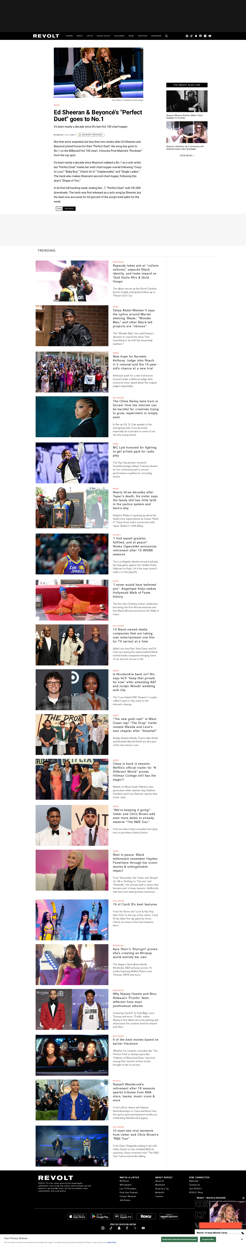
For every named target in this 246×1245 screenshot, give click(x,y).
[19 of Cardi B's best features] (72, 919)
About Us (159, 1181)
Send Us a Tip (162, 1188)
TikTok (191, 36)
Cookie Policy (111, 1242)
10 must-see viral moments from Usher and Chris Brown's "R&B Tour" (136, 1135)
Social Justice (103, 36)
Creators (142, 36)
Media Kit (159, 1192)
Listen (90, 36)
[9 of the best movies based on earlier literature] (72, 1055)
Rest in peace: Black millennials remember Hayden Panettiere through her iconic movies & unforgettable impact (135, 863)
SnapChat (196, 36)
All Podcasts (126, 1184)
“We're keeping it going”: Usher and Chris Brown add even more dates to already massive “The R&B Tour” (134, 816)
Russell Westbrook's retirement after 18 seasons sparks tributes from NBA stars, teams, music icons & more (134, 1092)
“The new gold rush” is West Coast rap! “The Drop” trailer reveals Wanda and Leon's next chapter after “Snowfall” (135, 725)
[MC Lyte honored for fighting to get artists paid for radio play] (72, 462)
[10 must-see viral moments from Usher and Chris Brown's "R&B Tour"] (72, 1146)
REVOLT (60, 135)
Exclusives (119, 36)
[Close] (242, 1239)
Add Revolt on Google (92, 135)
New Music (118, 262)
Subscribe (156, 36)
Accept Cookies (208, 1239)
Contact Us (194, 1184)
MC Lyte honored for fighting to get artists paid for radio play (135, 451)
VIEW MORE (186, 155)
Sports (117, 535)
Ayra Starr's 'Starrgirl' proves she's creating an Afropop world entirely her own (135, 953)
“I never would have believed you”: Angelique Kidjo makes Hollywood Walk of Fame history (134, 591)
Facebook (200, 36)
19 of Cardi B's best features (135, 904)
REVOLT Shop (196, 1192)
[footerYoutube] (143, 1230)
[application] (220, 1215)
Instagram (187, 36)
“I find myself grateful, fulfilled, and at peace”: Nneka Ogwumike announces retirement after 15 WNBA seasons (135, 546)
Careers (159, 1196)
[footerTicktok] (111, 1230)
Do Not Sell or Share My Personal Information (180, 1239)
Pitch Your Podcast (129, 1192)
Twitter (205, 36)
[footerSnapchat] (119, 1230)
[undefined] (187, 101)
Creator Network (128, 1196)
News (131, 36)
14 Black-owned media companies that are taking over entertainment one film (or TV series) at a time (134, 635)
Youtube (210, 36)
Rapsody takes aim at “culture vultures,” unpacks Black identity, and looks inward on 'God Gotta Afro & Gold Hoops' (136, 273)
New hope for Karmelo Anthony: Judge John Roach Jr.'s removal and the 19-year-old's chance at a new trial (135, 362)
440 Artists (125, 1200)
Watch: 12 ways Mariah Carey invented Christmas (212, 1234)
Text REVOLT (195, 1188)
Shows (69, 36)
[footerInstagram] (103, 1230)
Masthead (160, 1184)
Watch (80, 36)
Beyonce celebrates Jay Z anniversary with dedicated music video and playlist (185, 147)
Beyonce (69, 208)
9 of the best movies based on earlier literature (136, 1041)
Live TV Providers (128, 1188)
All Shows (124, 1181)
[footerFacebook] (127, 1230)
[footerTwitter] (135, 1230)
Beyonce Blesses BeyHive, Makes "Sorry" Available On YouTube (184, 116)
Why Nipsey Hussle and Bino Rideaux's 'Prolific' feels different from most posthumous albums (134, 1000)
